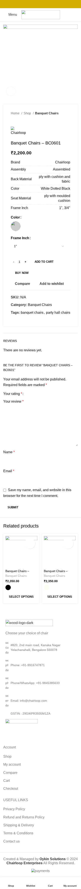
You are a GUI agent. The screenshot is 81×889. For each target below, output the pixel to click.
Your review (13, 401)
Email (8, 471)
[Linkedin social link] (46, 4)
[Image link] (29, 623)
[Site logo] (40, 14)
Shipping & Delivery (18, 825)
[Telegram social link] (52, 4)
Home (15, 113)
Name (9, 452)
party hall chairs (58, 312)
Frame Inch (20, 238)
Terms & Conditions (18, 833)
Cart (6, 780)
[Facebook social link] (29, 4)
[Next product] (68, 120)
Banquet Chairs (47, 113)
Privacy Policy (14, 809)
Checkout (10, 788)
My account (12, 764)
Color (15, 217)
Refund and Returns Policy (23, 817)
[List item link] (40, 665)
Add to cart (44, 261)
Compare (10, 772)
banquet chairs (32, 312)
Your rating (12, 394)
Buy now (22, 273)
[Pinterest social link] (40, 4)
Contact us (11, 841)
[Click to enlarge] (10, 91)
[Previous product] (59, 120)
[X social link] (35, 4)
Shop (28, 113)
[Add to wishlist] (29, 543)
